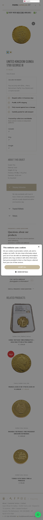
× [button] (38, 247)
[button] (38, 515)
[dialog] (21, 260)
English (28, 1)
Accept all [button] (22, 267)
